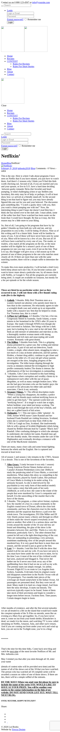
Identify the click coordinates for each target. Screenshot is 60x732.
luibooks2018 (24, 168)
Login (10, 10)
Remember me (34, 19)
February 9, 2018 (9, 168)
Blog (9, 163)
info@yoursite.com (41, 2)
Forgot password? (15, 19)
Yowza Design (18, 729)
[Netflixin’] (6, 166)
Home (4, 163)
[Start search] (2, 134)
